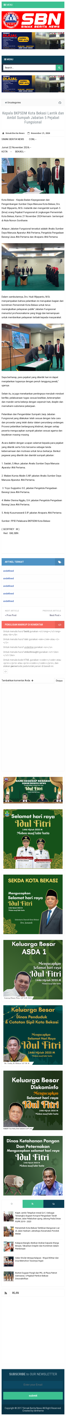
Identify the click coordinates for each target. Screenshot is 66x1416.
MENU (10, 5)
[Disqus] (33, 726)
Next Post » (55, 615)
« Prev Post (10, 615)
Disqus (59, 680)
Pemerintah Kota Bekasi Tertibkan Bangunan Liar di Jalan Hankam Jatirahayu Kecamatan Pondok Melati (37, 1231)
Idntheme (39, 1410)
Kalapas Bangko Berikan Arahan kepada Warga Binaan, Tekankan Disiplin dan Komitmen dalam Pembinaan (37, 1246)
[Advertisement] (33, 1330)
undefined (8, 571)
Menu (9, 59)
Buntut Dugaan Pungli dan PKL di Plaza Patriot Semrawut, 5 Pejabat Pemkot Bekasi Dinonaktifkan (36, 1276)
